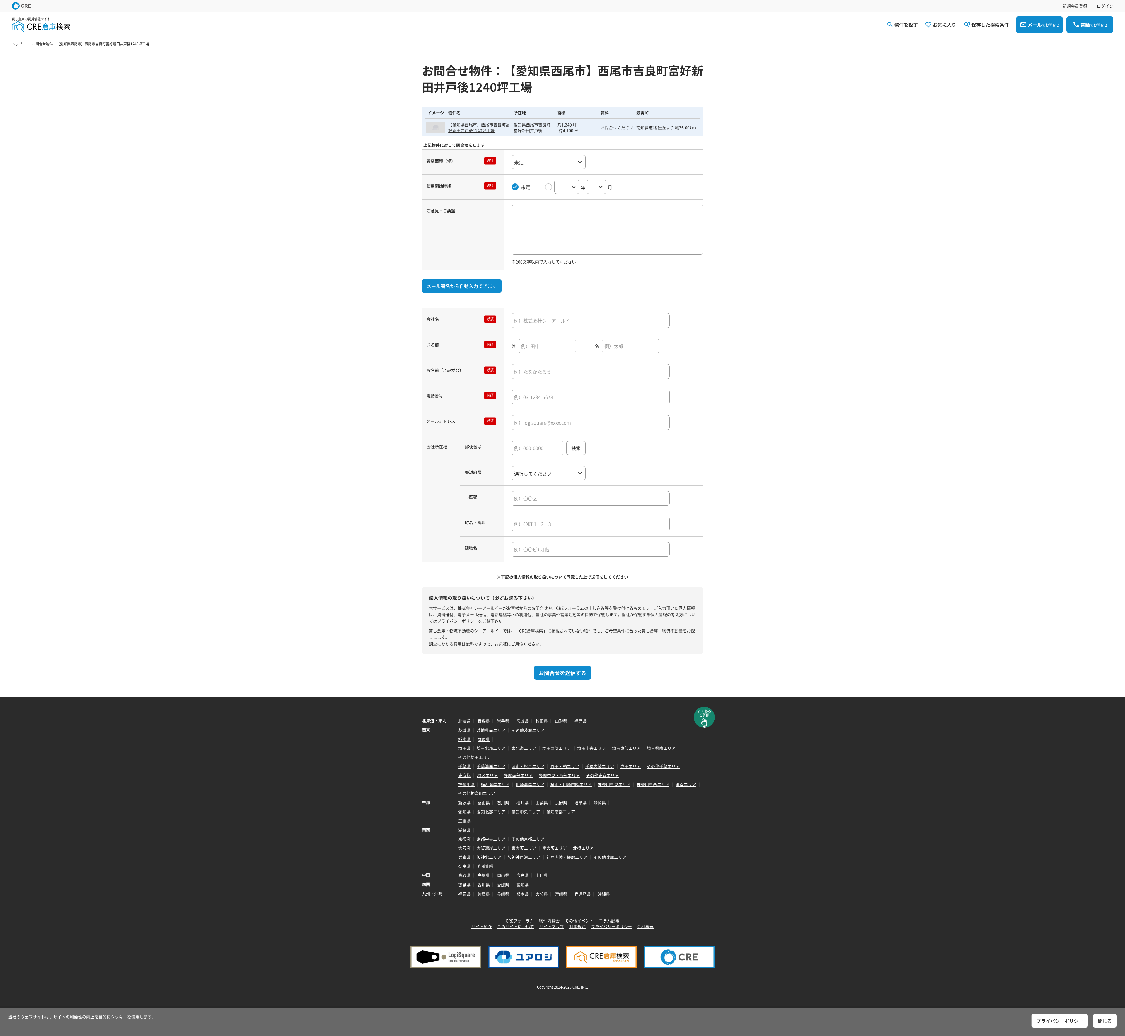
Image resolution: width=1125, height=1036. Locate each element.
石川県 (503, 802)
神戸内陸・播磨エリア (566, 857)
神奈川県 (466, 784)
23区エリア (487, 775)
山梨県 (542, 802)
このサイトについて (515, 926)
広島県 (522, 875)
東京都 (464, 775)
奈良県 (464, 866)
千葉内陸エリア (599, 766)
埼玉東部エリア (626, 748)
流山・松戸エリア (528, 766)
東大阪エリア (524, 848)
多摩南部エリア (518, 775)
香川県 (484, 884)
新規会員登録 (1075, 6)
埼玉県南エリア (661, 748)
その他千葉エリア (663, 766)
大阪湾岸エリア (491, 848)
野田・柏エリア (564, 766)
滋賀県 (464, 830)
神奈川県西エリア (653, 784)
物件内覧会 (549, 920)
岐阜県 (580, 802)
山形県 (561, 721)
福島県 (580, 721)
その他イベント (579, 920)
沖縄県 (604, 894)
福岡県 (464, 894)
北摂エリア (583, 848)
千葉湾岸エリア (491, 766)
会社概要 (645, 926)
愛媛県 (503, 884)
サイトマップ (551, 926)
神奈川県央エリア (614, 784)
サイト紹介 (481, 926)
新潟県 (464, 802)
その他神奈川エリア (476, 793)
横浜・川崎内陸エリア (571, 784)
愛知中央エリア (526, 812)
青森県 (484, 721)
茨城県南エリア (491, 730)
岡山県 (503, 875)
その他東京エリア (602, 775)
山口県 (542, 875)
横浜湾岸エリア (495, 784)
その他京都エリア (528, 839)
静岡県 (600, 802)
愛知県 (464, 812)
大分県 (542, 894)
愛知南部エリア (560, 812)
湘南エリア (686, 784)
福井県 (522, 802)
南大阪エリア (554, 848)
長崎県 (503, 894)
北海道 (464, 721)
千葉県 (464, 766)
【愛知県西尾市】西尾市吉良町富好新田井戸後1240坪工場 (479, 127)
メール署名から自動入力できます (462, 285)
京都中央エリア (491, 839)
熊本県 (522, 894)
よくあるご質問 (704, 713)
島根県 (484, 875)
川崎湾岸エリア (530, 784)
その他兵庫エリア (610, 857)
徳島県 (464, 884)
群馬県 (484, 739)
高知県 (522, 884)
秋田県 (542, 721)
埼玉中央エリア (591, 748)
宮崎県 (561, 894)
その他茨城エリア (528, 730)
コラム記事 (609, 920)
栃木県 (464, 739)
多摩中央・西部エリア (559, 775)
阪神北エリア (489, 857)
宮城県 (522, 721)
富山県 (484, 802)
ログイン (1105, 6)
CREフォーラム (520, 920)
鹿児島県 (582, 894)
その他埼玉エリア (474, 757)
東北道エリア (524, 748)
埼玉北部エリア (491, 748)
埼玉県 (464, 748)
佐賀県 (484, 894)
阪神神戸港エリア (523, 857)
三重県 (464, 821)
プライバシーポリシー (457, 621)
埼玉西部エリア (556, 748)
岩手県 (503, 721)
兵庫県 (464, 857)
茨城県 (464, 730)
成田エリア (630, 766)
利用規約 (577, 926)
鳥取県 (464, 875)
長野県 (561, 802)
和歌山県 (486, 866)
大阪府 (464, 848)
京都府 (464, 839)
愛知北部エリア (491, 812)
